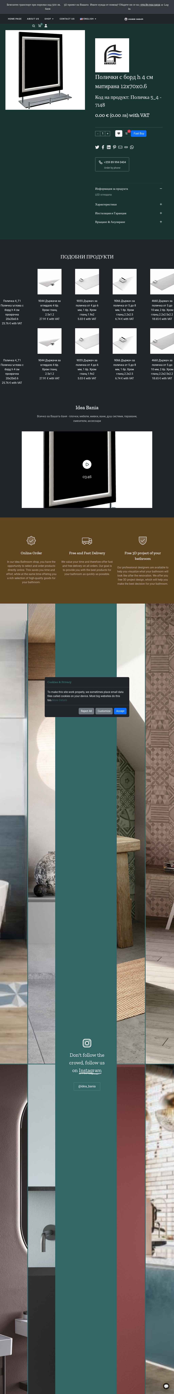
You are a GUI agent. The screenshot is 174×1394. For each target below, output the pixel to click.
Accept (120, 711)
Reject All (86, 711)
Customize (104, 711)
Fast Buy (138, 133)
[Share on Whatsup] (132, 147)
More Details (59, 700)
